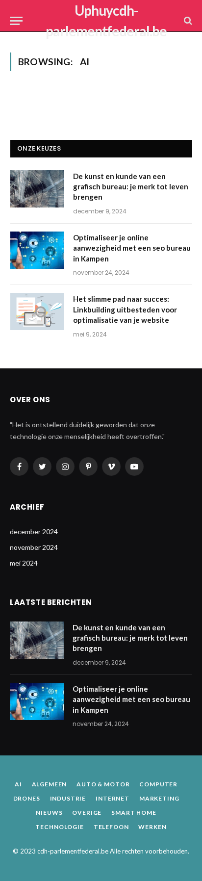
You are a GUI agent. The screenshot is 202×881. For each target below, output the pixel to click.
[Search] (187, 21)
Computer (158, 784)
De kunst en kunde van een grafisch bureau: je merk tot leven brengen (130, 187)
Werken (152, 826)
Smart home (133, 812)
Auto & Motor (102, 784)
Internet (112, 798)
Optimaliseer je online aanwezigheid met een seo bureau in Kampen (132, 248)
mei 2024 (24, 563)
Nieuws (49, 812)
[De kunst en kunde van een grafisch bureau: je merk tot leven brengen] (37, 188)
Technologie (59, 826)
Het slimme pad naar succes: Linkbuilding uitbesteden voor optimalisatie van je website (125, 309)
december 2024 (34, 531)
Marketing (159, 798)
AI (18, 784)
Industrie (68, 798)
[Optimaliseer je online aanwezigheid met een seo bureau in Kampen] (37, 250)
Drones (26, 798)
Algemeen (49, 784)
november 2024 (34, 547)
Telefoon (111, 826)
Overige (86, 812)
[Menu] (16, 21)
